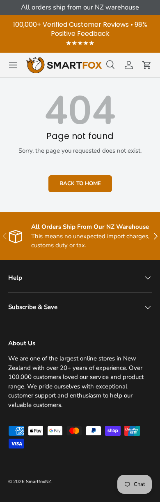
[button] (147, 65)
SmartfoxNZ (38, 482)
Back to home (80, 183)
